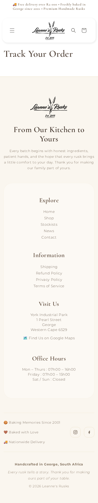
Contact (48, 237)
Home (49, 211)
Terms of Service (49, 286)
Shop (49, 218)
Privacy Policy (49, 279)
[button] (12, 30)
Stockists (49, 224)
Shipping (49, 266)
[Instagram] (75, 432)
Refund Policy (49, 273)
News (49, 231)
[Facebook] (89, 432)
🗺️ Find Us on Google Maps (49, 338)
